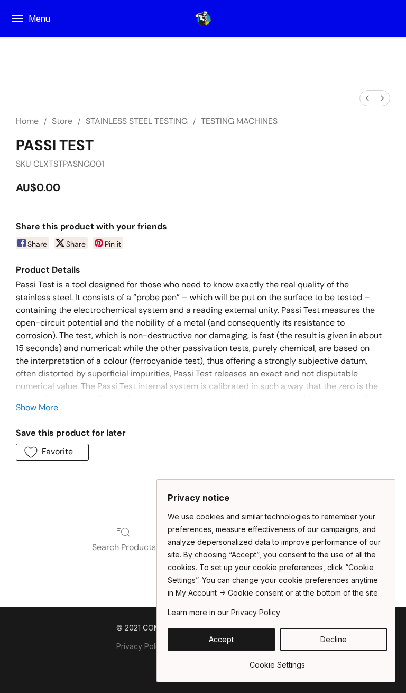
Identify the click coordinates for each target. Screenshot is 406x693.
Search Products (124, 547)
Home (27, 121)
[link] (277, 661)
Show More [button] (37, 407)
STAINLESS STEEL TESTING (137, 121)
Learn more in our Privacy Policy (224, 612)
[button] (203, 18)
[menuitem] (367, 98)
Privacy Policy (140, 646)
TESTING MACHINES (239, 121)
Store (62, 121)
